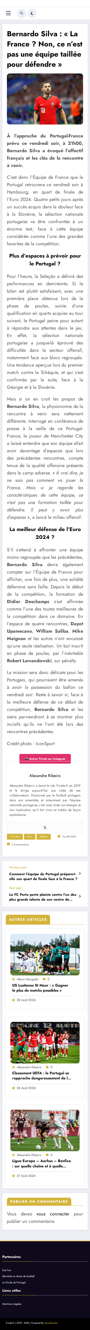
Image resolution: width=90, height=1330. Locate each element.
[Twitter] (45, 828)
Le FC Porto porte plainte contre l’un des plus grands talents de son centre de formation (42, 897)
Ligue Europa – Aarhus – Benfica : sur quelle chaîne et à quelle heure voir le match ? (41, 1163)
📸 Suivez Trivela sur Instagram (45, 759)
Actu (29, 836)
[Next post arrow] (80, 896)
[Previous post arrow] (80, 873)
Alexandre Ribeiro (29, 1067)
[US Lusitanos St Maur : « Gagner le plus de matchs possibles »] (45, 954)
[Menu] (8, 13)
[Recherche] (21, 13)
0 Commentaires (20, 844)
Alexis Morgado (28, 979)
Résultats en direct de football (18, 1276)
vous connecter (52, 1214)
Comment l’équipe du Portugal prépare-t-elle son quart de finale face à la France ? (43, 876)
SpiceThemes (50, 1323)
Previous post (17, 867)
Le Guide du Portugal (14, 1282)
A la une (15, 836)
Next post (15, 888)
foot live (6, 1270)
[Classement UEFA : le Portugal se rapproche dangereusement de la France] (45, 1042)
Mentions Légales (11, 1304)
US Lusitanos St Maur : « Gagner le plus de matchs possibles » (40, 988)
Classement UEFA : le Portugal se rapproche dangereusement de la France (41, 1076)
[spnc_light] (32, 13)
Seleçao (44, 836)
